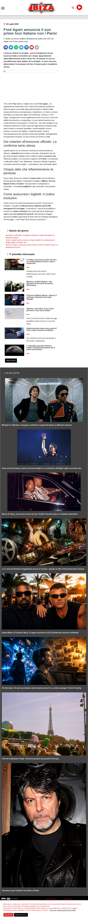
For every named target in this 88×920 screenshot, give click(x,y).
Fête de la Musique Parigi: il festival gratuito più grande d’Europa (30, 759)
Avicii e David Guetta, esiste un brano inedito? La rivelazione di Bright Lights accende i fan (41, 468)
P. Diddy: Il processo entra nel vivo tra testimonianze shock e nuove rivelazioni (41, 261)
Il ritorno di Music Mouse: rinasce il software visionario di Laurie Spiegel (41, 297)
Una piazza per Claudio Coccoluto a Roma (20, 891)
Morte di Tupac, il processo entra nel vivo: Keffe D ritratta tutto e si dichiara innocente (40, 514)
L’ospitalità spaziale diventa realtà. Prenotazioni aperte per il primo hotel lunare (40, 347)
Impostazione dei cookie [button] (67, 910)
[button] (3, 8)
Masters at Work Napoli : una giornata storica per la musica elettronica (39, 283)
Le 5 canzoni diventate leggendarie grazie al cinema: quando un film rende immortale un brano (43, 569)
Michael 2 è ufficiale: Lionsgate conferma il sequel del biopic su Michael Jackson (37, 425)
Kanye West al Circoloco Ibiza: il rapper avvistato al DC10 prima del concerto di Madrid (40, 633)
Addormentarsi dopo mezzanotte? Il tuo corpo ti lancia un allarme (41, 329)
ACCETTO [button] (8, 915)
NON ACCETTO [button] (20, 915)
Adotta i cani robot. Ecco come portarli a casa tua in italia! (40, 309)
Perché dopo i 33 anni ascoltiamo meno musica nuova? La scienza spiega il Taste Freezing (41, 688)
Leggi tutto (53, 910)
